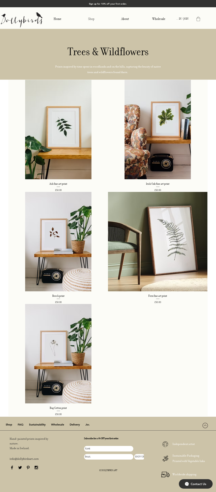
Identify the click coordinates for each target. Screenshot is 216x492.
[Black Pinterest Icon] (28, 467)
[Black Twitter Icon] (20, 467)
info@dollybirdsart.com (24, 458)
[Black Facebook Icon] (12, 467)
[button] (198, 19)
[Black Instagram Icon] (36, 467)
